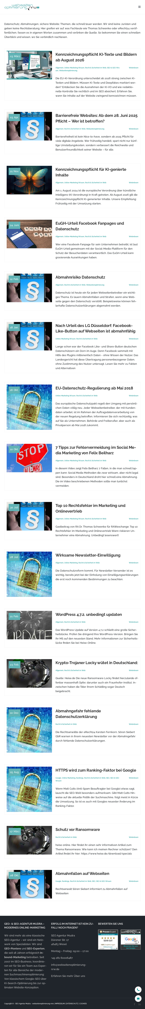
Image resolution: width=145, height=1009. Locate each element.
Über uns (79, 975)
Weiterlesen (133, 68)
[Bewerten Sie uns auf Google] (131, 940)
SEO (107, 778)
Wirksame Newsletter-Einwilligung (88, 555)
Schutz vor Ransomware (78, 829)
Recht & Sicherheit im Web (95, 68)
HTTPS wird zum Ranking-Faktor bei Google (96, 770)
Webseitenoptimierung (68, 71)
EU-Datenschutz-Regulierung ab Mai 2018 (94, 388)
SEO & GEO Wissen (103, 881)
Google (58, 778)
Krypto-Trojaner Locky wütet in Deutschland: (97, 662)
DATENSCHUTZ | (72, 1004)
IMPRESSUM (60, 1004)
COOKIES (83, 1004)
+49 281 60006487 (62, 957)
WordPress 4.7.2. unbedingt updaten (89, 614)
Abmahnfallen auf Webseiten (82, 873)
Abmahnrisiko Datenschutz (80, 277)
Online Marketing (71, 563)
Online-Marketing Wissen (74, 68)
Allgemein (59, 68)
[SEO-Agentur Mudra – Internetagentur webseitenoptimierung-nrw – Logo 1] (22, 4)
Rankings (79, 778)
